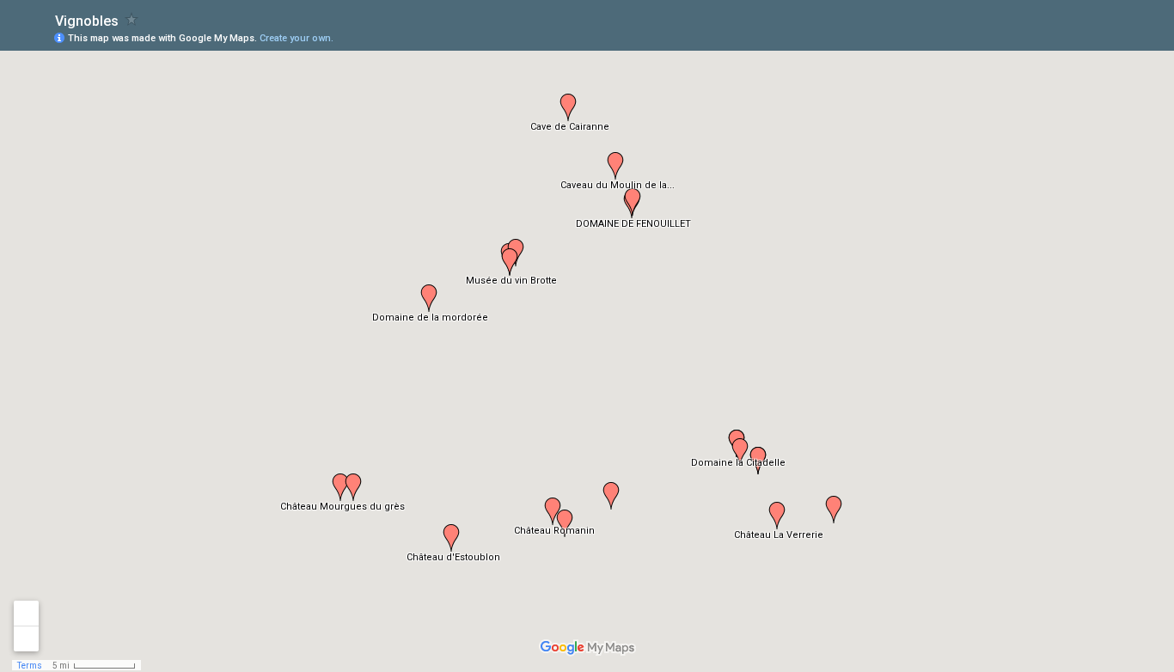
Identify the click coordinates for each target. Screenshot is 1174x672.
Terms (29, 665)
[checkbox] (132, 19)
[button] (509, 262)
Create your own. (296, 38)
